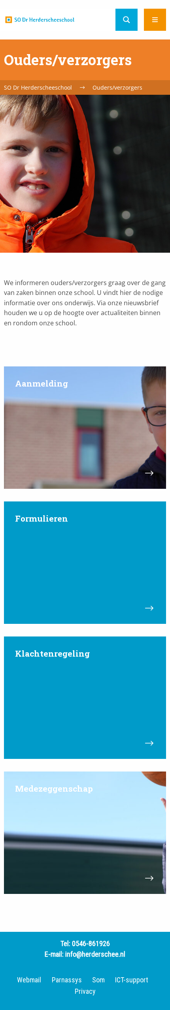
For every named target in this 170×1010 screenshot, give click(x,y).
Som (98, 980)
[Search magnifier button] (126, 20)
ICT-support (131, 980)
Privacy (85, 991)
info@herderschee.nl (95, 954)
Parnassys (67, 980)
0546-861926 (91, 943)
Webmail (29, 980)
